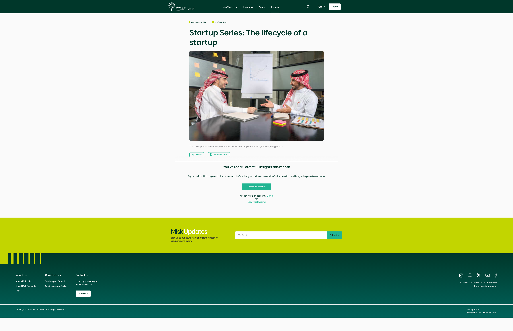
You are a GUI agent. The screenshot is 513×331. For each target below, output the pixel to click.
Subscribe (334, 235)
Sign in (270, 195)
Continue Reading (257, 202)
